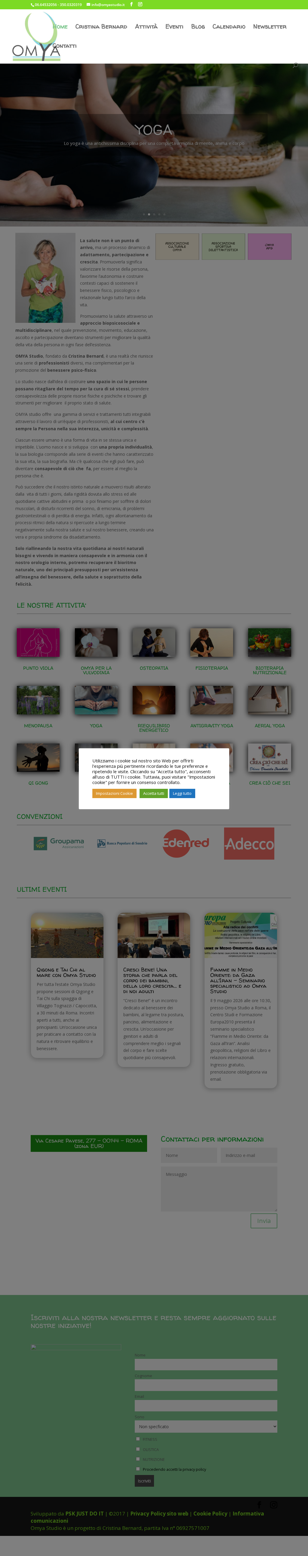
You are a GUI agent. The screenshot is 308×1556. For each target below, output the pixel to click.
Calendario (229, 27)
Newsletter (270, 27)
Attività (146, 27)
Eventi (174, 27)
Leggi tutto (182, 793)
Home (60, 27)
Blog (198, 27)
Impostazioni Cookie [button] (114, 793)
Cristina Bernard (101, 27)
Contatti (65, 47)
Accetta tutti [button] (153, 793)
